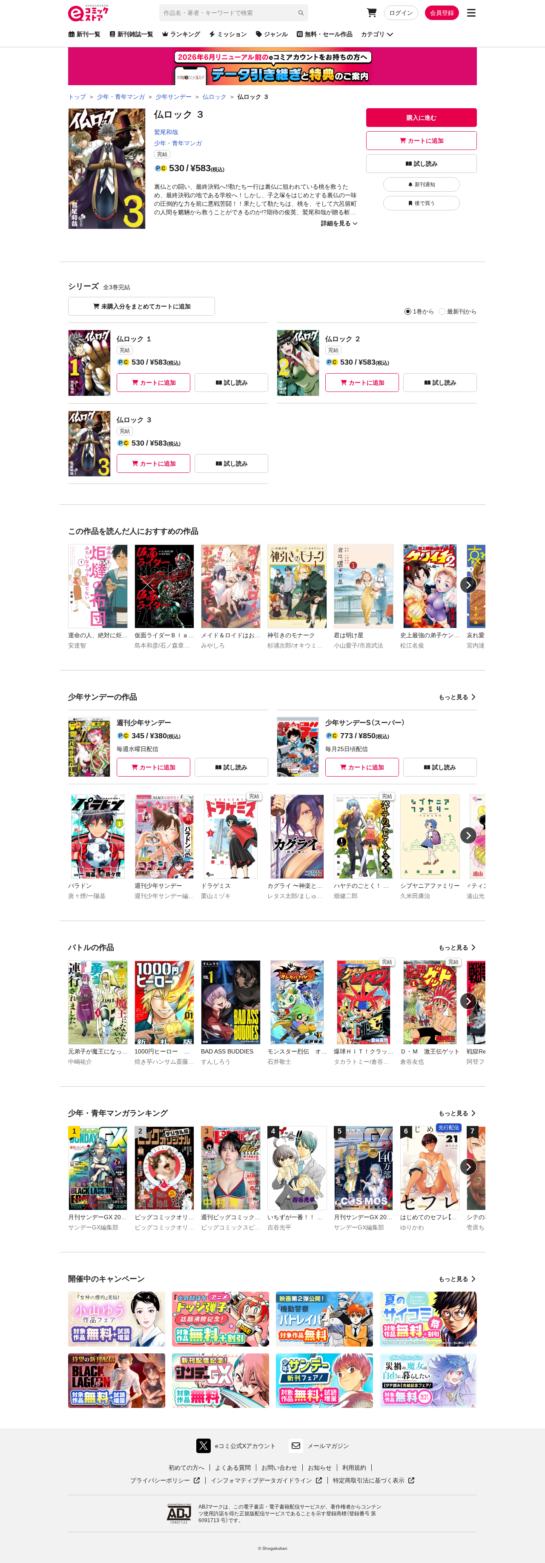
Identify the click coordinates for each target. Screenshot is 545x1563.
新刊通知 (425, 184)
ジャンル (276, 34)
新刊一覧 (88, 34)
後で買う (425, 203)
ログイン (401, 12)
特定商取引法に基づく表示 (374, 1481)
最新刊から (462, 311)
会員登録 (442, 12)
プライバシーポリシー (165, 1481)
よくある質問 (233, 1467)
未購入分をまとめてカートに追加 (146, 306)
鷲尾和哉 (166, 132)
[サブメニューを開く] (471, 12)
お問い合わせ (279, 1467)
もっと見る (453, 697)
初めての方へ (186, 1467)
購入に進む (421, 117)
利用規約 (354, 1467)
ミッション (232, 34)
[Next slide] (468, 584)
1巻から (423, 311)
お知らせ (320, 1467)
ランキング (185, 34)
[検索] (301, 12)
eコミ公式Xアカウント (238, 1447)
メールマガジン (328, 1445)
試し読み (426, 163)
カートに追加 (426, 140)
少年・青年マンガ (178, 143)
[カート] (371, 12)
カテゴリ (373, 34)
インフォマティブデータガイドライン (261, 1481)
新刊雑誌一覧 (135, 34)
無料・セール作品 (329, 34)
